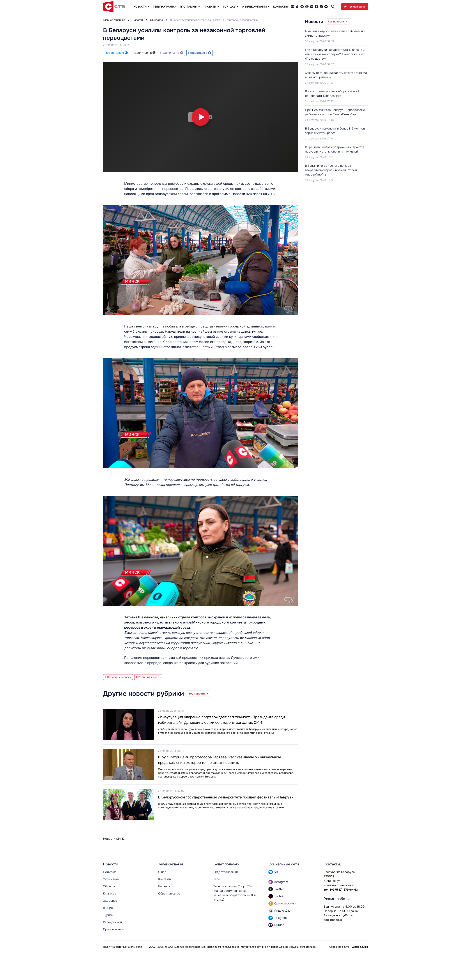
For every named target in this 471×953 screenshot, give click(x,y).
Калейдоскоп (112, 922)
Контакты (280, 6)
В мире (108, 908)
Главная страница (114, 20)
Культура (109, 893)
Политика (109, 872)
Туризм (108, 915)
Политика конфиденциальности (122, 946)
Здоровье (110, 901)
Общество (156, 20)
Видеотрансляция (225, 872)
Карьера (164, 886)
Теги (216, 879)
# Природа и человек (118, 677)
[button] (200, 117)
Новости (137, 20)
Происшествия (113, 929)
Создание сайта (339, 946)
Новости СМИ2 (114, 839)
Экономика (111, 879)
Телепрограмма (164, 6)
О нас (162, 872)
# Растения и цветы (148, 677)
